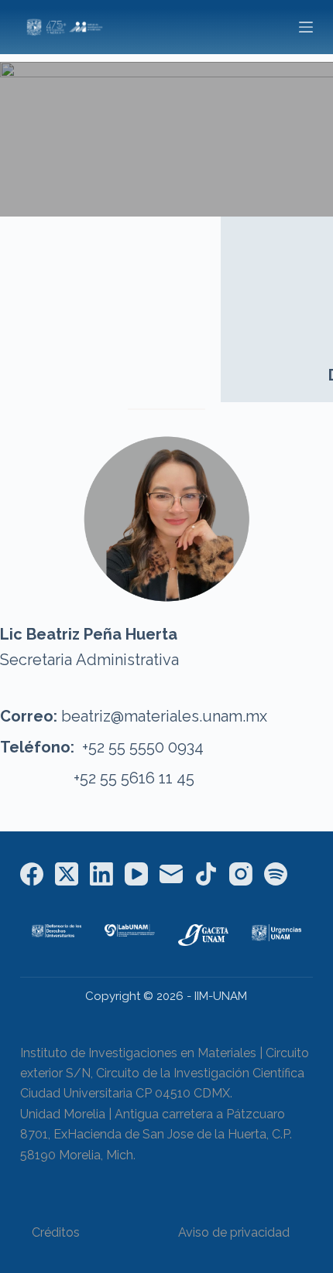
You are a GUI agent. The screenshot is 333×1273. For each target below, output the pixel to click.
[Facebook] (31, 874)
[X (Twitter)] (66, 874)
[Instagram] (240, 874)
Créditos (56, 1232)
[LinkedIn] (101, 874)
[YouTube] (136, 874)
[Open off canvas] (306, 27)
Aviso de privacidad (234, 1232)
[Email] (171, 874)
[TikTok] (206, 874)
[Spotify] (275, 874)
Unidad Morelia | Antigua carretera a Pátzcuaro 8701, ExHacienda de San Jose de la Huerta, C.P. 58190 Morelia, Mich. (156, 1134)
